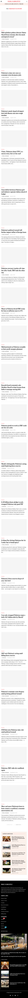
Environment (3, 921)
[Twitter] (10, 995)
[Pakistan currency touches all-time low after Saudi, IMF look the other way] (14, 255)
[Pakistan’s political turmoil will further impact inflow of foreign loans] (14, 217)
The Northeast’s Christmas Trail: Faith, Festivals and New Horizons (18, 870)
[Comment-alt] (18, 995)
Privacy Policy (4, 898)
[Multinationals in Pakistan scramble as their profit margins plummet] (14, 334)
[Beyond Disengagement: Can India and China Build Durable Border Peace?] (6, 838)
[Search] (26, 1)
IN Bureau (4, 468)
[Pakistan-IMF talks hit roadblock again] (14, 755)
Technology (3, 928)
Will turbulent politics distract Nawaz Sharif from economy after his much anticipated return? (13, 35)
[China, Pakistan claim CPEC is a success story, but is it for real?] (14, 138)
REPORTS (16, 4)
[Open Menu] (1, 1)
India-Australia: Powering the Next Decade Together (13, 956)
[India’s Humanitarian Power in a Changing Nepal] (6, 847)
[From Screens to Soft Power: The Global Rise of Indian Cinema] (6, 854)
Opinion (2, 919)
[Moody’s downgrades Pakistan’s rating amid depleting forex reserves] (14, 451)
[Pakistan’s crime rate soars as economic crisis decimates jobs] (14, 60)
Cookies (2, 902)
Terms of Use (4, 900)
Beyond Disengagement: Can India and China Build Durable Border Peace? (18, 838)
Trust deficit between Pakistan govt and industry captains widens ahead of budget (14, 192)
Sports (2, 923)
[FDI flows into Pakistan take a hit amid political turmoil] (14, 717)
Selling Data (3, 913)
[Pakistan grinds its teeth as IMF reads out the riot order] (14, 412)
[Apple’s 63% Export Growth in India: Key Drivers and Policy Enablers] (14, 942)
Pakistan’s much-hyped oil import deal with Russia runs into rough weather (12, 113)
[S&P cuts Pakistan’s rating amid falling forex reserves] (14, 640)
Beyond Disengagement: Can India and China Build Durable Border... (18, 965)
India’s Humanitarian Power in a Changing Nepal (18, 846)
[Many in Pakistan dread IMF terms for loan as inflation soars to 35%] (14, 295)
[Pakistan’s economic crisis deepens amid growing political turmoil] (14, 678)
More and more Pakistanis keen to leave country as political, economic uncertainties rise (13, 808)
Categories (4, 916)
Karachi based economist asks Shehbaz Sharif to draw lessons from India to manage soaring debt (13, 387)
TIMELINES (21, 4)
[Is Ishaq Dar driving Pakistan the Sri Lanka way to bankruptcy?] (14, 527)
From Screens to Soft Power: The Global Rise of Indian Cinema (18, 853)
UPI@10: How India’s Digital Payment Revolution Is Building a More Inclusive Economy (18, 862)
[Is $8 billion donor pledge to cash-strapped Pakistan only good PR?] (14, 489)
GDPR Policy (3, 909)
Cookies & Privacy (5, 911)
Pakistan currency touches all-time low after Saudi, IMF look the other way (13, 270)
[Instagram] (13, 995)
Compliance (3, 907)
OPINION (6, 4)
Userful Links (4, 895)
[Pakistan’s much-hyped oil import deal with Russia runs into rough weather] (14, 98)
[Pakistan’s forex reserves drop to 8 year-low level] (14, 565)
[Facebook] (15, 995)
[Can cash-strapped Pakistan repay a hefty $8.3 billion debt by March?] (14, 602)
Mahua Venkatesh (5, 77)
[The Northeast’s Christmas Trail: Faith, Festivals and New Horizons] (6, 870)
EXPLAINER (11, 4)
